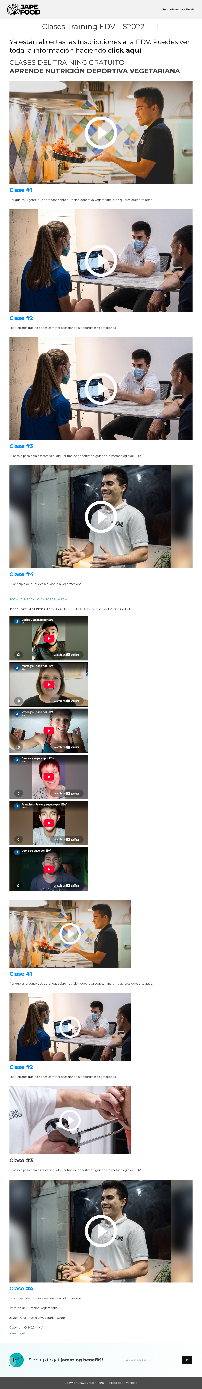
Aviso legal (17, 1333)
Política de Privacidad (122, 1383)
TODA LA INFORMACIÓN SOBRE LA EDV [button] (38, 599)
